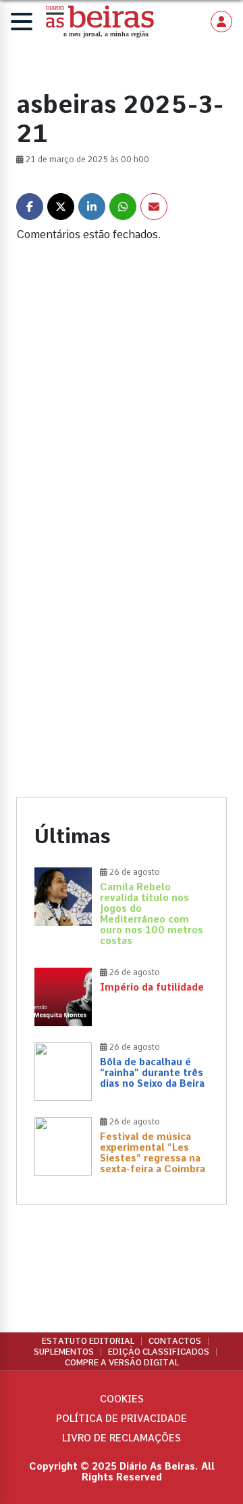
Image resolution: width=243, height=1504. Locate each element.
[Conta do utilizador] (221, 21)
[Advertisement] (121, 413)
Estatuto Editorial (88, 1341)
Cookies (122, 1399)
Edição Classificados (158, 1352)
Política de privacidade (121, 1418)
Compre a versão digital (122, 1363)
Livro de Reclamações (121, 1438)
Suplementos (64, 1352)
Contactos (174, 1341)
